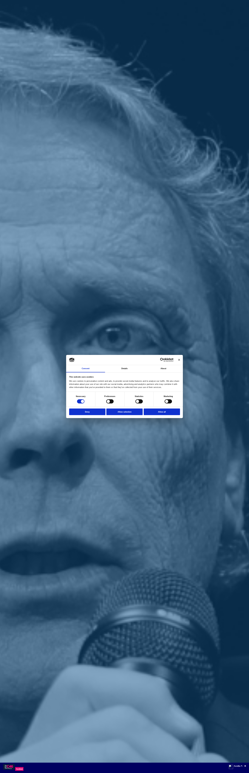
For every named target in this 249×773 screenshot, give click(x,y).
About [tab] (163, 368)
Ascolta (237, 766)
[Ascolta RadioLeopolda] (231, 767)
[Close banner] (179, 360)
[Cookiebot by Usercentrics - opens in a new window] (162, 360)
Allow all (162, 412)
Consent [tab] (85, 368)
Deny (87, 412)
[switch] (110, 401)
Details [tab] (124, 368)
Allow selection (125, 412)
